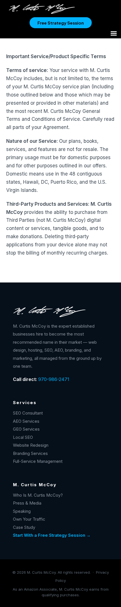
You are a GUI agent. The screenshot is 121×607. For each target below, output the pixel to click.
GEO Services (26, 429)
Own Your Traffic (29, 519)
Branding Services (30, 453)
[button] (114, 33)
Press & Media (27, 503)
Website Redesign (30, 445)
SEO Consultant (28, 413)
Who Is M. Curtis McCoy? (38, 495)
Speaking (22, 511)
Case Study (24, 527)
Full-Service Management (37, 461)
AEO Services (26, 421)
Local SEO (23, 437)
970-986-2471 (53, 379)
